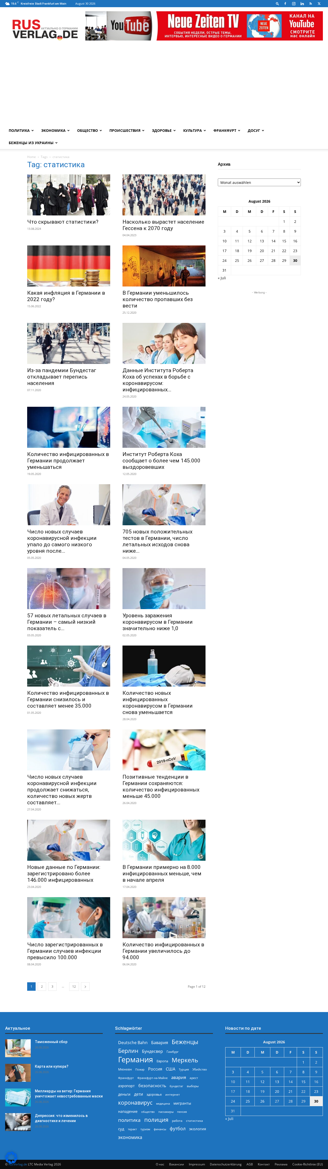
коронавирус (135, 1102)
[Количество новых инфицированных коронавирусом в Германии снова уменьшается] (164, 666)
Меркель (185, 1060)
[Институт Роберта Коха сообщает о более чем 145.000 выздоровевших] (164, 427)
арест (194, 1078)
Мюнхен (125, 1069)
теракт (132, 1129)
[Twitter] (319, 3)
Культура (192, 130)
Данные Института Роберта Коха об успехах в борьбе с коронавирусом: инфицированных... (157, 380)
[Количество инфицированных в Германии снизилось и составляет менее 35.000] (68, 666)
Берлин (128, 1050)
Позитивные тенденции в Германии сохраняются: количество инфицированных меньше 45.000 (160, 786)
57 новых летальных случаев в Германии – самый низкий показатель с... (66, 621)
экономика (130, 1137)
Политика (19, 130)
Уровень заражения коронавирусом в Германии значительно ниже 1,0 (157, 621)
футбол (178, 1128)
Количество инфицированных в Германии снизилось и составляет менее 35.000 (68, 699)
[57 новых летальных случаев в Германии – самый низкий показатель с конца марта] (68, 588)
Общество (87, 130)
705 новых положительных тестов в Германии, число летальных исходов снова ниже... (157, 541)
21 (273, 250)
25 (237, 260)
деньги (124, 1094)
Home (31, 157)
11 (237, 241)
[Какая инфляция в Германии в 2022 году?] (68, 265)
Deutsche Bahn (133, 1042)
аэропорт (126, 1085)
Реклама (281, 1164)
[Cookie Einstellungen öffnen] (11, 1162)
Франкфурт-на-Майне (152, 1078)
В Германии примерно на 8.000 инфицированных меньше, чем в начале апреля (161, 873)
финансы (160, 1129)
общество (148, 1112)
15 (284, 241)
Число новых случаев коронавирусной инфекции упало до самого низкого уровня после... (62, 541)
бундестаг (176, 1086)
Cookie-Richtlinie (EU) (307, 1164)
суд (121, 1128)
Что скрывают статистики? (62, 222)
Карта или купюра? (51, 1066)
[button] (277, 3)
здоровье (154, 1094)
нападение (128, 1111)
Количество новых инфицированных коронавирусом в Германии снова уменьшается (157, 702)
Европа (162, 1061)
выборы (193, 1086)
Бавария (159, 1042)
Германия (135, 1059)
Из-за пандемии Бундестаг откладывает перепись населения (61, 376)
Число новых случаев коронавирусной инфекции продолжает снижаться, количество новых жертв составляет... (62, 790)
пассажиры (165, 1112)
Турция (184, 1069)
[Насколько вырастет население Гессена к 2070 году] (164, 194)
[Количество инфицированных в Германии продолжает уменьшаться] (68, 427)
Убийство (199, 1069)
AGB (250, 1164)
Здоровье (162, 130)
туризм (145, 1129)
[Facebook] (285, 3)
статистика (194, 1121)
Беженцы (185, 1042)
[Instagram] (294, 3)
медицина (163, 1103)
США (170, 1069)
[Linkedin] (302, 3)
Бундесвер (152, 1051)
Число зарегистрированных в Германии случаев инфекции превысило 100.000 (65, 951)
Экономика (53, 130)
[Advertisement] (164, 86)
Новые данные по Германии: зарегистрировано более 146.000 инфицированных (63, 873)
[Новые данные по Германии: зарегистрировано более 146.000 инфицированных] (68, 840)
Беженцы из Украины (31, 142)
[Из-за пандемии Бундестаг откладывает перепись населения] (68, 343)
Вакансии (176, 1164)
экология (197, 1128)
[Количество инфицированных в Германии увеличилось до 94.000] (164, 917)
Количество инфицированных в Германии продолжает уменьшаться (68, 460)
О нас (160, 1164)
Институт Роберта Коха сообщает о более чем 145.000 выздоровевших (161, 460)
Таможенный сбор (51, 1042)
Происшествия (124, 130)
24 (224, 260)
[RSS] (310, 3)
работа (177, 1120)
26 (250, 260)
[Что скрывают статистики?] (68, 194)
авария (178, 1077)
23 (295, 250)
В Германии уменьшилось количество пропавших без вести (157, 299)
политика (129, 1120)
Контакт (264, 1164)
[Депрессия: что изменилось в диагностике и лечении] (18, 1122)
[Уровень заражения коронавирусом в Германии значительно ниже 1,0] (164, 588)
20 (262, 250)
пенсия (182, 1112)
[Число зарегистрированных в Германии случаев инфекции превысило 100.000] (68, 917)
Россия (155, 1069)
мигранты (182, 1103)
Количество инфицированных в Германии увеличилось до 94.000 (163, 951)
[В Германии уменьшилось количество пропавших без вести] (164, 265)
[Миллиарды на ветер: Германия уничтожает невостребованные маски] (18, 1097)
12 (74, 986)
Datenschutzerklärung (226, 1164)
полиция (156, 1119)
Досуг (254, 130)
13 (262, 241)
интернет (172, 1094)
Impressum (197, 1164)
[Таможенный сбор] (18, 1048)
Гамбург (173, 1052)
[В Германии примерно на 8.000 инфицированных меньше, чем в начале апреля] (164, 840)
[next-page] (85, 986)
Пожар (140, 1069)
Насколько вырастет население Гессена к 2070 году (163, 225)
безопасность (152, 1085)
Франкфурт (224, 130)
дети (138, 1094)
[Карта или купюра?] (18, 1073)
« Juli (222, 277)
